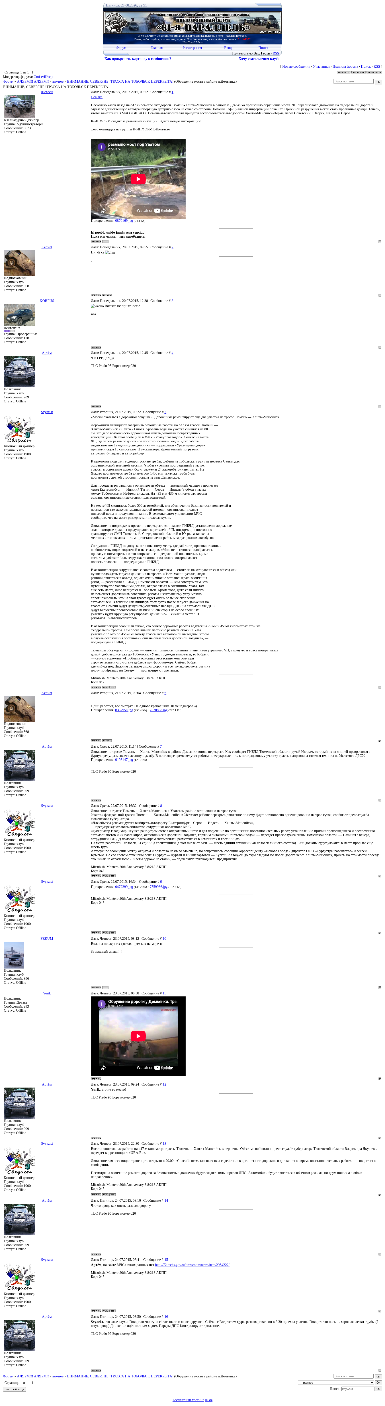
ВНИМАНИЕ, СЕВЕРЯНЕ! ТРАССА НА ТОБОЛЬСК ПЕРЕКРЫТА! (120, 81)
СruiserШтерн (44, 77)
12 (164, 1084)
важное (57, 81)
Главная (157, 48)
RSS (276, 53)
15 (166, 1260)
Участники (321, 66)
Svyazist (47, 412)
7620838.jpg (159, 710)
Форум (121, 48)
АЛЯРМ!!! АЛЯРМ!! (33, 81)
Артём (47, 353)
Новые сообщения (296, 66)
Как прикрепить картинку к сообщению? (137, 59)
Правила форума (345, 66)
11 (164, 993)
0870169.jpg (124, 220)
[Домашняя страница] (105, 687)
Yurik (47, 993)
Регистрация (192, 48)
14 (166, 1200)
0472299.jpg (124, 887)
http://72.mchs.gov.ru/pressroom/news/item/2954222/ (192, 1265)
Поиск (263, 48)
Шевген (47, 92)
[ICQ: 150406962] (105, 241)
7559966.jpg (159, 887)
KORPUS (47, 301)
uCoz (209, 1400)
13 (164, 1143)
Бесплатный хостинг (188, 1400)
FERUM (47, 938)
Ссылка (96, 97)
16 (166, 1316)
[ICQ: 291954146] (112, 687)
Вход (228, 48)
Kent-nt (46, 247)
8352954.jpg (124, 710)
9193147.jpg (124, 760)
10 (164, 938)
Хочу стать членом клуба (259, 59)
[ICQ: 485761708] (105, 987)
